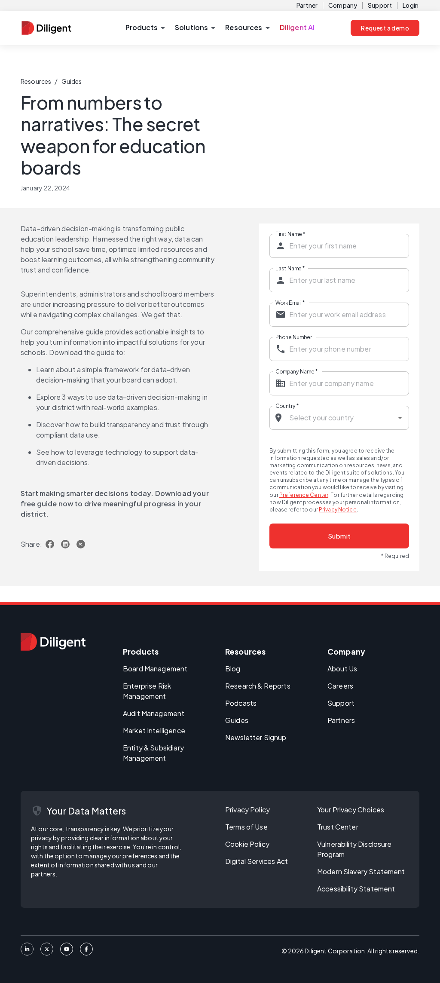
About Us (342, 668)
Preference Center (303, 495)
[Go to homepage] (53, 642)
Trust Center (337, 826)
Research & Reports (257, 685)
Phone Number (293, 336)
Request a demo (385, 28)
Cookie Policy (247, 843)
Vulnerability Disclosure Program (354, 849)
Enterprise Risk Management (147, 691)
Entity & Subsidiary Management (153, 753)
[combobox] (339, 418)
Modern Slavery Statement (361, 871)
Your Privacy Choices (350, 809)
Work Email (290, 302)
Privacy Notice (338, 509)
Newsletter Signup (256, 737)
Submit (339, 536)
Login (411, 5)
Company (342, 5)
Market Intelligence (154, 730)
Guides (71, 81)
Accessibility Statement (356, 888)
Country (287, 405)
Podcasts (241, 702)
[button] (145, 28)
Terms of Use (246, 826)
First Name (290, 233)
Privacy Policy (247, 809)
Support (380, 5)
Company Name (296, 370)
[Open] (400, 418)
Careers (340, 685)
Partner (307, 5)
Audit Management (153, 713)
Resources (36, 81)
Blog (233, 668)
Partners (341, 720)
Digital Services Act (256, 861)
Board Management (155, 668)
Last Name (290, 267)
